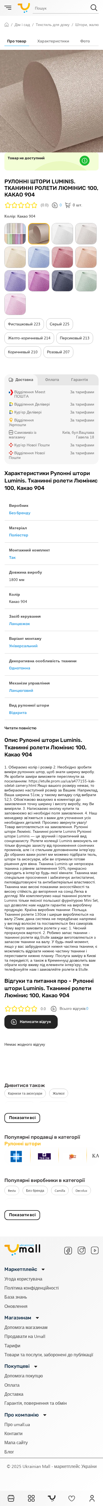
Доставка (13, 1394)
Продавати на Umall (24, 1336)
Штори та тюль (19, 1106)
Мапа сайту (16, 1442)
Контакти (13, 1433)
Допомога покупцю (23, 1375)
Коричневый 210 (23, 351)
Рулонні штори (53, 1106)
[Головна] (10, 1498)
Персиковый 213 (75, 337)
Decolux (81, 1190)
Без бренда (35, 1190)
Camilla (60, 1190)
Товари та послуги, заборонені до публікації (48, 1354)
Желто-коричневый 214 (29, 337)
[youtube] (95, 1250)
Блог (9, 1452)
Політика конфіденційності (31, 1288)
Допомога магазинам (26, 1327)
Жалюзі (59, 1093)
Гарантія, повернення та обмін (35, 1403)
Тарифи (12, 1345)
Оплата (12, 1385)
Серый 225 (59, 323)
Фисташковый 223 (24, 323)
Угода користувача (23, 1279)
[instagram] (81, 1250)
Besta (12, 1190)
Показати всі (22, 1117)
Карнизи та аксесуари (25, 1093)
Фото (85, 41)
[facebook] (68, 1251)
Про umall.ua (17, 1424)
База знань (15, 1297)
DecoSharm (16, 1203)
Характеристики (53, 41)
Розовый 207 (58, 351)
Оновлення (15, 1306)
